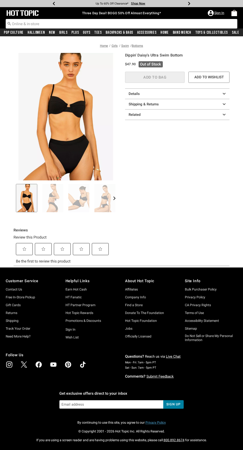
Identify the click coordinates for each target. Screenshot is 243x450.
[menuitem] (234, 13)
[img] (9, 364)
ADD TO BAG (154, 77)
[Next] (189, 3)
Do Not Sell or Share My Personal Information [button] (209, 338)
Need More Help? (18, 336)
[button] (216, 13)
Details (134, 94)
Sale (235, 32)
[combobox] (121, 23)
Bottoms (137, 45)
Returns (11, 313)
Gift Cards (13, 305)
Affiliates (131, 289)
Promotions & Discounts (83, 321)
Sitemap (191, 328)
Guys (86, 32)
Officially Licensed (138, 336)
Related (134, 114)
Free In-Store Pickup (20, 297)
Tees (98, 32)
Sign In (70, 329)
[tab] (27, 198)
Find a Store (134, 305)
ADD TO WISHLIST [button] (209, 77)
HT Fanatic (73, 297)
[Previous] (53, 3)
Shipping (12, 321)
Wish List (72, 337)
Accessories (147, 32)
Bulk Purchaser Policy (201, 289)
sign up (173, 404)
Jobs (128, 328)
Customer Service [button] (22, 281)
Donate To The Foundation (144, 313)
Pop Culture (13, 32)
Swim (125, 45)
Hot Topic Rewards (79, 313)
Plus (75, 32)
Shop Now (138, 3)
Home (164, 32)
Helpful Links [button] (77, 281)
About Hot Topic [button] (139, 281)
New (52, 32)
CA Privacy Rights (198, 305)
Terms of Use (194, 313)
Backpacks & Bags (119, 32)
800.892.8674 (174, 440)
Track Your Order (18, 328)
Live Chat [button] (173, 356)
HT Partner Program (80, 305)
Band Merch (182, 32)
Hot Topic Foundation (141, 321)
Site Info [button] (193, 281)
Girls (63, 32)
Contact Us (14, 289)
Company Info (135, 297)
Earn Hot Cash (76, 289)
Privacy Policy (195, 297)
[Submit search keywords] (9, 23)
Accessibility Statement (202, 321)
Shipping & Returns (144, 104)
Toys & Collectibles (211, 32)
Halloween (36, 32)
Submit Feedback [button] (160, 376)
